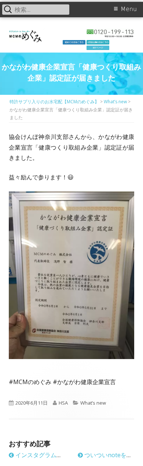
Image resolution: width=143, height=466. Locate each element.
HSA (63, 402)
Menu (129, 9)
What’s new (93, 402)
